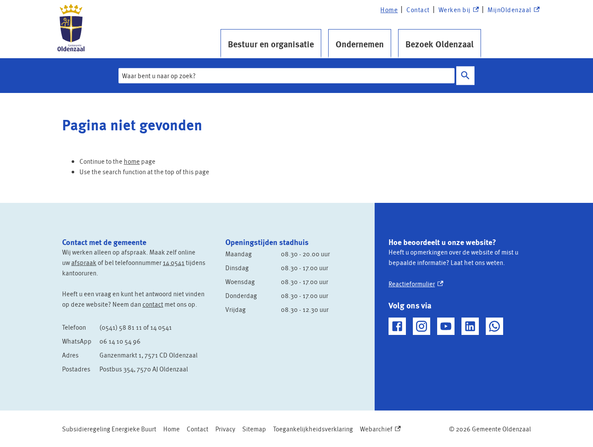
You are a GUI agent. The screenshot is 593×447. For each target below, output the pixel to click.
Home (389, 9)
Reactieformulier (416, 283)
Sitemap (254, 429)
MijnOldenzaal (509, 10)
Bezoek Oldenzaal (439, 43)
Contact (418, 9)
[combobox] (287, 75)
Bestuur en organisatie (271, 43)
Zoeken (465, 75)
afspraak (83, 262)
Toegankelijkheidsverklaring (313, 429)
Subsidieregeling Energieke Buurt (109, 429)
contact (152, 304)
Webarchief (378, 429)
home (132, 161)
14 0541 (173, 262)
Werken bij (458, 10)
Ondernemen (360, 43)
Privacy (225, 429)
